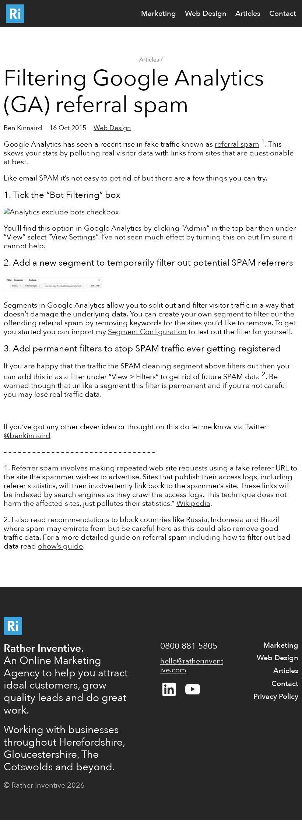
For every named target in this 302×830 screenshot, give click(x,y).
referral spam (237, 144)
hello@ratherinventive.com (191, 665)
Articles (149, 60)
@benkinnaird (27, 436)
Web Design (112, 128)
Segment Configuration (147, 332)
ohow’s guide (60, 546)
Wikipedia (193, 503)
